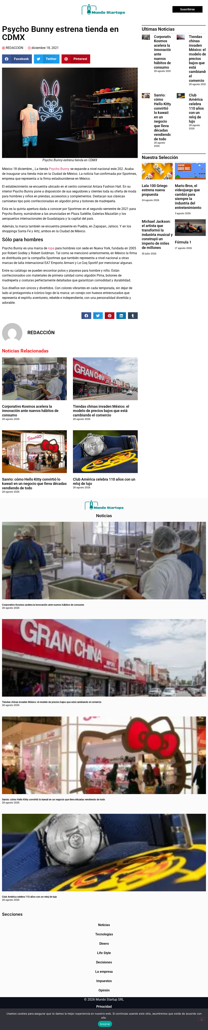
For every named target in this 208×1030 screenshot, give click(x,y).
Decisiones (104, 962)
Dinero (104, 944)
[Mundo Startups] (103, 9)
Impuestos (104, 981)
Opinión (104, 990)
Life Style (104, 953)
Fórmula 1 (183, 242)
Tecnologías (104, 934)
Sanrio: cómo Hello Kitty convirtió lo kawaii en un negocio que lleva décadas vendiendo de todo (34, 483)
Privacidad (104, 1006)
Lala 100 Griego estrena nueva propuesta (154, 190)
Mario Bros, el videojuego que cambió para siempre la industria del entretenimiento (188, 197)
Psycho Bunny (59, 169)
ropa (51, 248)
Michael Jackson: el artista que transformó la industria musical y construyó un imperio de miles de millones (157, 234)
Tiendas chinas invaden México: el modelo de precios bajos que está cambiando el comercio (101, 410)
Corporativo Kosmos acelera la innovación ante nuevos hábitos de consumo (30, 410)
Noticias (104, 925)
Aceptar (105, 1024)
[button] (17, 59)
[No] (201, 1019)
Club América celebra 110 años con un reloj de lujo (196, 108)
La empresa (104, 972)
